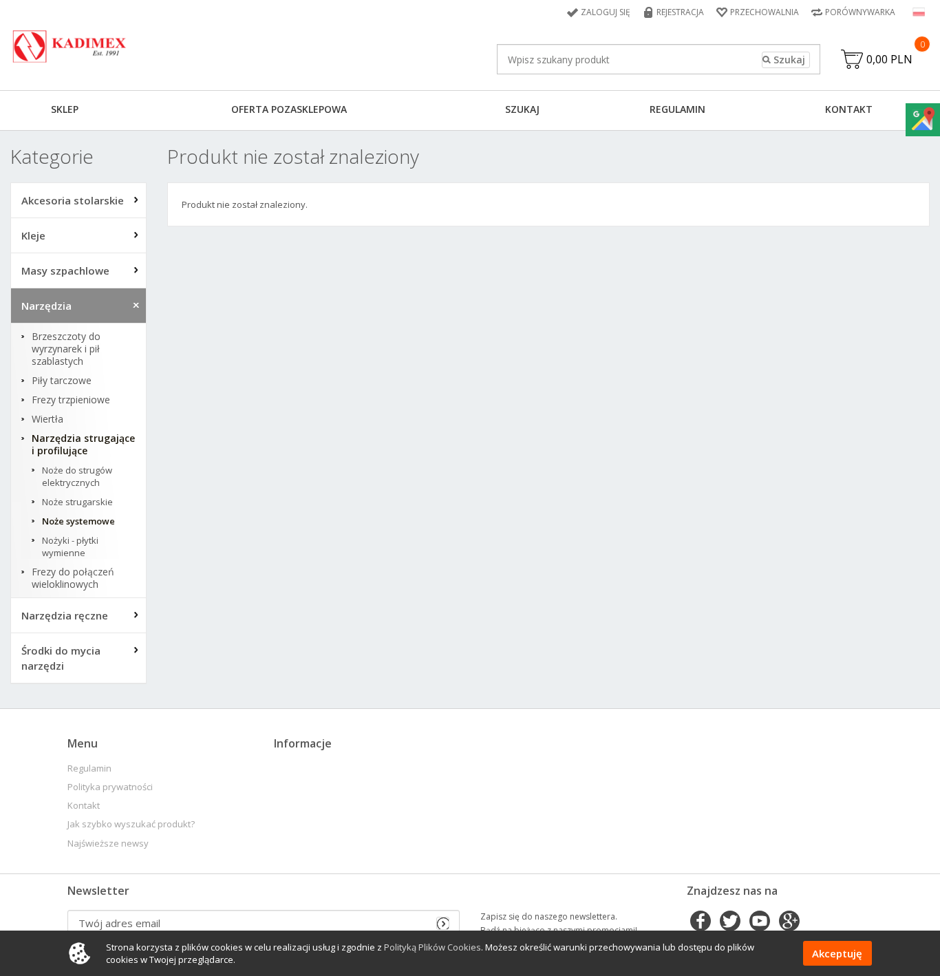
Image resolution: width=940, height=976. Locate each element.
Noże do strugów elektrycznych (77, 476)
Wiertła (47, 419)
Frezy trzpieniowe (71, 400)
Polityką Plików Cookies (432, 947)
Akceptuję (837, 953)
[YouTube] (759, 922)
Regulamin (677, 109)
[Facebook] (700, 922)
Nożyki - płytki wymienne (70, 546)
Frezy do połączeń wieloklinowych (73, 578)
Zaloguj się (605, 12)
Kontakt (849, 109)
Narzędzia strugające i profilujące (83, 444)
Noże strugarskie (77, 502)
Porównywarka (860, 12)
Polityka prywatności (110, 787)
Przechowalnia (764, 12)
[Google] (789, 922)
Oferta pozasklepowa (289, 109)
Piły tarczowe (62, 380)
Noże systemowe (78, 521)
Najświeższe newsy (108, 843)
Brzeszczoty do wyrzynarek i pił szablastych (66, 349)
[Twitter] (730, 922)
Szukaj (522, 109)
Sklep (64, 109)
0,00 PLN (889, 59)
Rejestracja (680, 12)
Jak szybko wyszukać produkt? (131, 824)
